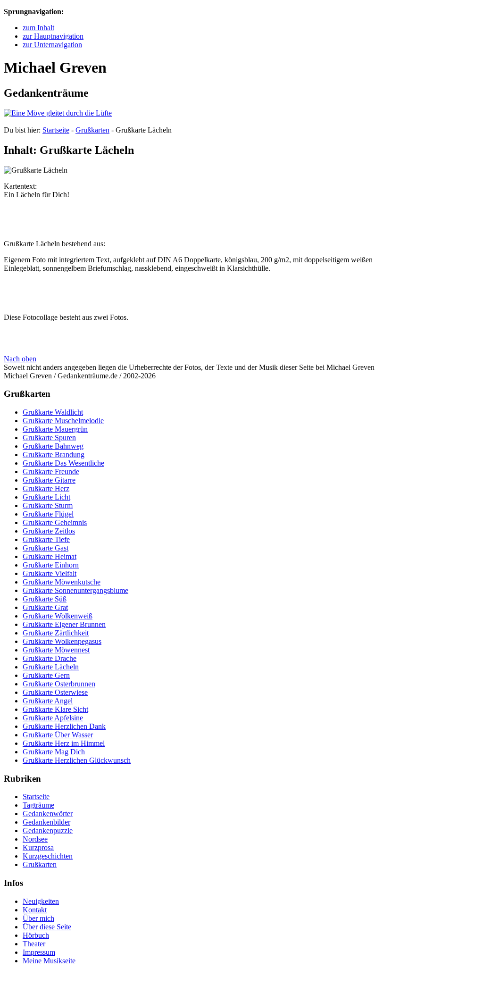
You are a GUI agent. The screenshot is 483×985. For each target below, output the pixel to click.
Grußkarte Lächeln (51, 667)
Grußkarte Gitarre (49, 480)
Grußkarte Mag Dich (54, 752)
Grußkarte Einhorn (51, 565)
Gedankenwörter (48, 814)
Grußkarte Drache (49, 658)
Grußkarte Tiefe (46, 539)
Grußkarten (92, 130)
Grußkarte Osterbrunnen (59, 684)
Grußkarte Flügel (48, 514)
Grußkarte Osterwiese (55, 692)
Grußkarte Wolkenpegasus (62, 641)
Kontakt (35, 910)
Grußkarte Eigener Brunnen (64, 624)
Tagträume (38, 805)
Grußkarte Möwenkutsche (61, 582)
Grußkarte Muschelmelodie (63, 421)
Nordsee (35, 839)
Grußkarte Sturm (48, 505)
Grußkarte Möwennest (56, 650)
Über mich (38, 918)
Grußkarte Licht (46, 497)
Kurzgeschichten (48, 856)
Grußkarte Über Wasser (58, 735)
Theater (34, 944)
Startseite (55, 130)
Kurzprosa (38, 847)
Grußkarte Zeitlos (49, 531)
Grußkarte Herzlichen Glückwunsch (77, 760)
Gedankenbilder (46, 822)
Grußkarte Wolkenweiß (57, 616)
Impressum (39, 952)
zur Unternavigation (52, 45)
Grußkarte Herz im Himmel (64, 743)
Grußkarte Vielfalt (49, 573)
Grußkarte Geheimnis (55, 522)
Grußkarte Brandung (53, 455)
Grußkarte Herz (46, 488)
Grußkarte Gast (45, 548)
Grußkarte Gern (46, 675)
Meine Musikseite (49, 961)
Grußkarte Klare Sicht (55, 709)
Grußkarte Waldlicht (53, 412)
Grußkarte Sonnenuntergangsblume (75, 590)
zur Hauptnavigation (53, 36)
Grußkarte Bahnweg (53, 446)
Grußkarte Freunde (51, 471)
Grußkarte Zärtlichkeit (56, 633)
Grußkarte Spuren (49, 438)
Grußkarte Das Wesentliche (63, 463)
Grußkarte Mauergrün (55, 429)
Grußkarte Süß (45, 599)
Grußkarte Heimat (49, 556)
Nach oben (20, 359)
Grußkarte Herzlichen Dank (64, 726)
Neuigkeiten (41, 901)
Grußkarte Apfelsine (53, 718)
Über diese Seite (47, 927)
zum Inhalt (38, 28)
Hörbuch (36, 935)
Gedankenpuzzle (48, 830)
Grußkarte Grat (45, 607)
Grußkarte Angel (48, 701)
